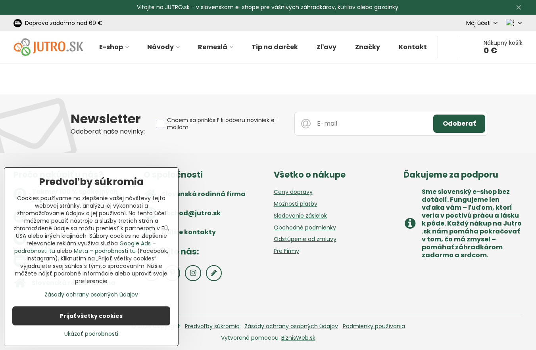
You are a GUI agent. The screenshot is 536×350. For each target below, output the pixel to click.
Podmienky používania (374, 326)
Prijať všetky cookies (91, 316)
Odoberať (459, 123)
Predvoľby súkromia (212, 326)
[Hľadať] (449, 47)
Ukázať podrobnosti (91, 334)
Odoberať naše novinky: (108, 131)
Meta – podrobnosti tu (105, 251)
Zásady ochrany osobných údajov (291, 326)
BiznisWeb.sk (298, 338)
